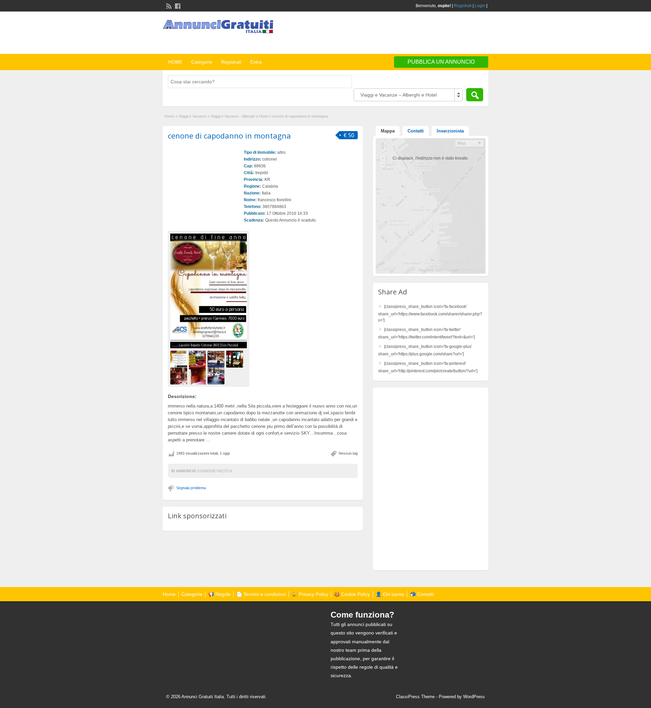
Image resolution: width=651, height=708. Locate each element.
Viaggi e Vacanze (192, 116)
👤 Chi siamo (390, 594)
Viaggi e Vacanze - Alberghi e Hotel (239, 116)
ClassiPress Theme (415, 696)
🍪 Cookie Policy (352, 594)
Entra (256, 62)
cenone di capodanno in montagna (229, 135)
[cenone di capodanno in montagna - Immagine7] (217, 375)
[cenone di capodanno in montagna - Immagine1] (179, 358)
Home (169, 116)
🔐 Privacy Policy (310, 594)
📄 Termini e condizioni (261, 594)
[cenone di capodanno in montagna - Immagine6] (198, 375)
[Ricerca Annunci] (474, 94)
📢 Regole (219, 594)
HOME (175, 62)
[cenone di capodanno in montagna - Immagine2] (198, 358)
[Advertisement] (409, 33)
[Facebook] (177, 5)
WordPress (474, 696)
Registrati (463, 5)
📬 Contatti (422, 594)
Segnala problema (191, 488)
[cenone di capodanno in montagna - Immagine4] (235, 358)
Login (480, 5)
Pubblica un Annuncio (441, 62)
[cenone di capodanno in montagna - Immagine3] (217, 358)
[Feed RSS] (168, 5)
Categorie (201, 62)
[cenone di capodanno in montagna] (208, 290)
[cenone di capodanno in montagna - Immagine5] (179, 375)
